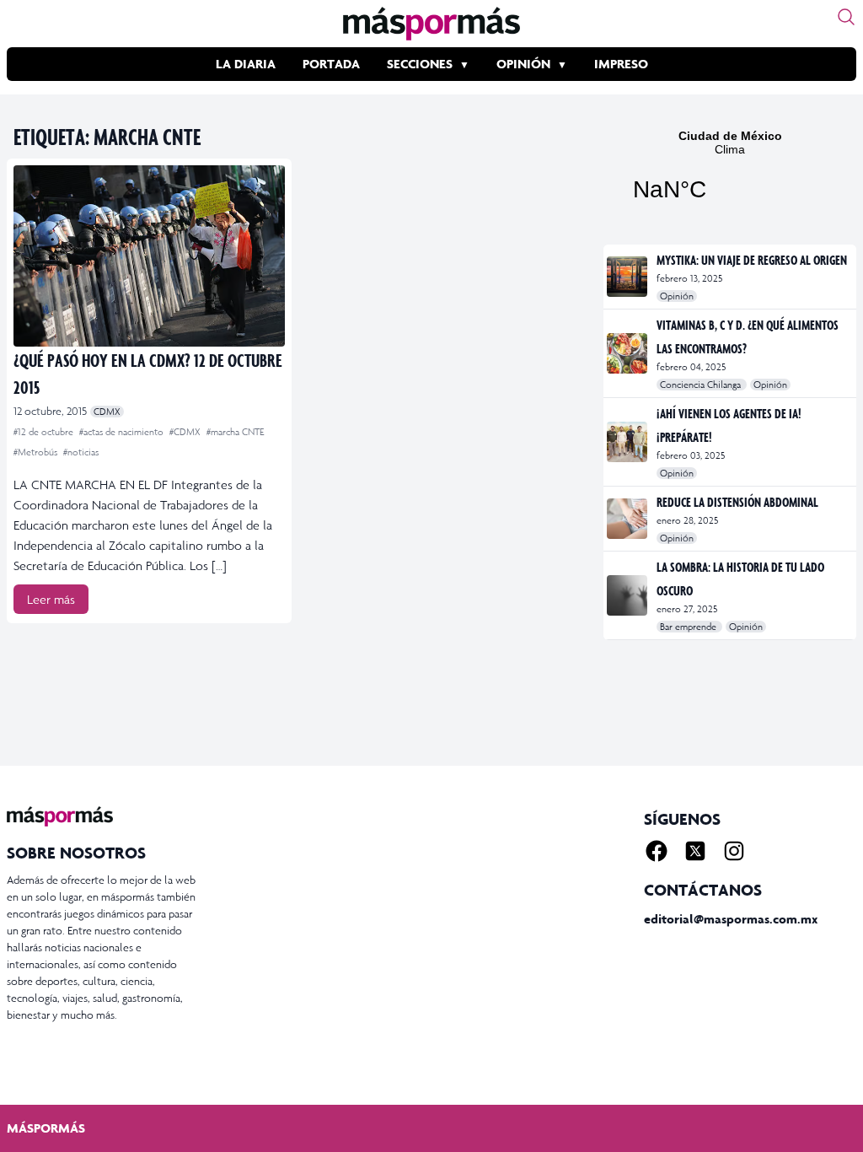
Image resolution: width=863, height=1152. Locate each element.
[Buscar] (846, 17)
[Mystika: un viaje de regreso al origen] (628, 276)
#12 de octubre (44, 432)
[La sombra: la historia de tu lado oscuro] (628, 595)
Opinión (523, 64)
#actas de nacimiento (122, 432)
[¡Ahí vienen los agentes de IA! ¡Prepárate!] (628, 442)
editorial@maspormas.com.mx (730, 919)
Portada (331, 64)
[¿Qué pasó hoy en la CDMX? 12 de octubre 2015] (149, 256)
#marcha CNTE (235, 432)
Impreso (621, 64)
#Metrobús (36, 452)
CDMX (107, 411)
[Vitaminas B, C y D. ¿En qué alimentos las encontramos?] (628, 353)
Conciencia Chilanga (701, 384)
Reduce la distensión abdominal (737, 501)
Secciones (420, 64)
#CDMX (186, 432)
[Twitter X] (695, 851)
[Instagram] (734, 851)
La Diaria (246, 64)
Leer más (51, 599)
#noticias (81, 452)
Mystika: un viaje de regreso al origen (752, 259)
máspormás (46, 1128)
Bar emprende (689, 627)
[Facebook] (656, 851)
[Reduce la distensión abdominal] (628, 518)
